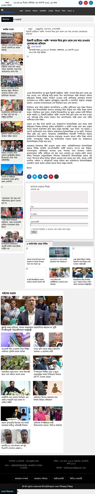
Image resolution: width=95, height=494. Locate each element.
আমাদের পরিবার (41, 478)
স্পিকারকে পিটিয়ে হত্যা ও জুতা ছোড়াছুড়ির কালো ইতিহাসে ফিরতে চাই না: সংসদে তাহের (47, 374)
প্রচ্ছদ (21, 11)
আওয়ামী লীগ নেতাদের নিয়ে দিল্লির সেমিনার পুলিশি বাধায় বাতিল (15, 350)
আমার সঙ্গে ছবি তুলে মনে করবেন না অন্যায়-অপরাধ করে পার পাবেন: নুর (36, 261)
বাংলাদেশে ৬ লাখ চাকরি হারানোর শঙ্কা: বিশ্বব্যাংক (58, 260)
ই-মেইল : (34, 214)
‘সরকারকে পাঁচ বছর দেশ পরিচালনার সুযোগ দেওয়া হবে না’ (11, 200)
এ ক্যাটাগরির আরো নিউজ (37, 244)
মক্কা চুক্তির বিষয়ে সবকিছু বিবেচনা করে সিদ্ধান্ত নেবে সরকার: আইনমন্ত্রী (81, 261)
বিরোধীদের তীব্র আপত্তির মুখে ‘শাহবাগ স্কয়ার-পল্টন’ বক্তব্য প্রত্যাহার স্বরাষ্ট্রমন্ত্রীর (82, 282)
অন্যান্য (69, 11)
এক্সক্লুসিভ (39, 29)
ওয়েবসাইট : (35, 222)
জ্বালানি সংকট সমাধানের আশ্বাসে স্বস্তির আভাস (11, 135)
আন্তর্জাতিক (43, 11)
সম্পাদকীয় (56, 29)
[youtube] (86, 3)
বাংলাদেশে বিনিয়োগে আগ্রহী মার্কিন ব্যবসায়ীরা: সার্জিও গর (11, 246)
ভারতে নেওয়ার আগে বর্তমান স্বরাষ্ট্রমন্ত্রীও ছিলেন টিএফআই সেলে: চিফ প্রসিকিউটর (11, 156)
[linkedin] (91, 3)
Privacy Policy (66, 486)
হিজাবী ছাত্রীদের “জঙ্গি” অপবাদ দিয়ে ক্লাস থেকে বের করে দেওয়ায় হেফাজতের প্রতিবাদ (56, 32)
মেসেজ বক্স (34, 189)
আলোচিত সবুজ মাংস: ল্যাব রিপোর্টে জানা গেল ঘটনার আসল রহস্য (16, 373)
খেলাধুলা (50, 11)
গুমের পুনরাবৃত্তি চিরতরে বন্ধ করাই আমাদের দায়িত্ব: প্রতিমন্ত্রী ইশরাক (15, 424)
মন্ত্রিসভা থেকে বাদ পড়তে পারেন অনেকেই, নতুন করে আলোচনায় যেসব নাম (11, 69)
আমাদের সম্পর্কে (21, 478)
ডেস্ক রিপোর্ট (36, 46)
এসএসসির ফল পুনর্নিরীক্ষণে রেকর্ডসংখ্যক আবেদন (59, 282)
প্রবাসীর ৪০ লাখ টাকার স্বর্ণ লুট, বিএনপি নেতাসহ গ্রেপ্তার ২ (14, 446)
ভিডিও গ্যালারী (76, 478)
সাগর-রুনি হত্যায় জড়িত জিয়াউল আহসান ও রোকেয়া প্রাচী (47, 350)
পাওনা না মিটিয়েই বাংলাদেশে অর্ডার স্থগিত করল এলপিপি (10, 179)
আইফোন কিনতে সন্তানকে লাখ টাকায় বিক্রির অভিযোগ (46, 398)
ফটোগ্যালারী (59, 478)
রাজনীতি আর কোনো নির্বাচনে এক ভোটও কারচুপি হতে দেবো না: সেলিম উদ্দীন (15, 400)
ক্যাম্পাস (47, 29)
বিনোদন (57, 11)
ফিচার (63, 11)
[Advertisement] (59, 75)
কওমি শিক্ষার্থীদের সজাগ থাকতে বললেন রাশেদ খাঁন (36, 281)
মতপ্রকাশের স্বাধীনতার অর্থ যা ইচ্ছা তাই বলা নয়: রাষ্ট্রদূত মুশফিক (11, 114)
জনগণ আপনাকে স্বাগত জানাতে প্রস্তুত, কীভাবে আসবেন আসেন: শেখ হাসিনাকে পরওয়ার (10, 92)
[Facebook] (29, 176)
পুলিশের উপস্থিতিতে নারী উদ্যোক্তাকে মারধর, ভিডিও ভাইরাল (48, 424)
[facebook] (81, 3)
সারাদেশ (35, 11)
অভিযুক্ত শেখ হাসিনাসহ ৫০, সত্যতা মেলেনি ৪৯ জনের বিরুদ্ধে (12, 47)
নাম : (32, 207)
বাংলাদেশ (28, 11)
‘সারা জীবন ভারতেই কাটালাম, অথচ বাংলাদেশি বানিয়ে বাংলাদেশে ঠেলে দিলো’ (11, 223)
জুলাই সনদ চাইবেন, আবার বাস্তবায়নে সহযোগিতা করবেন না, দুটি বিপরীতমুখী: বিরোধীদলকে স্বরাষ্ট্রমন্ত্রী (29, 328)
